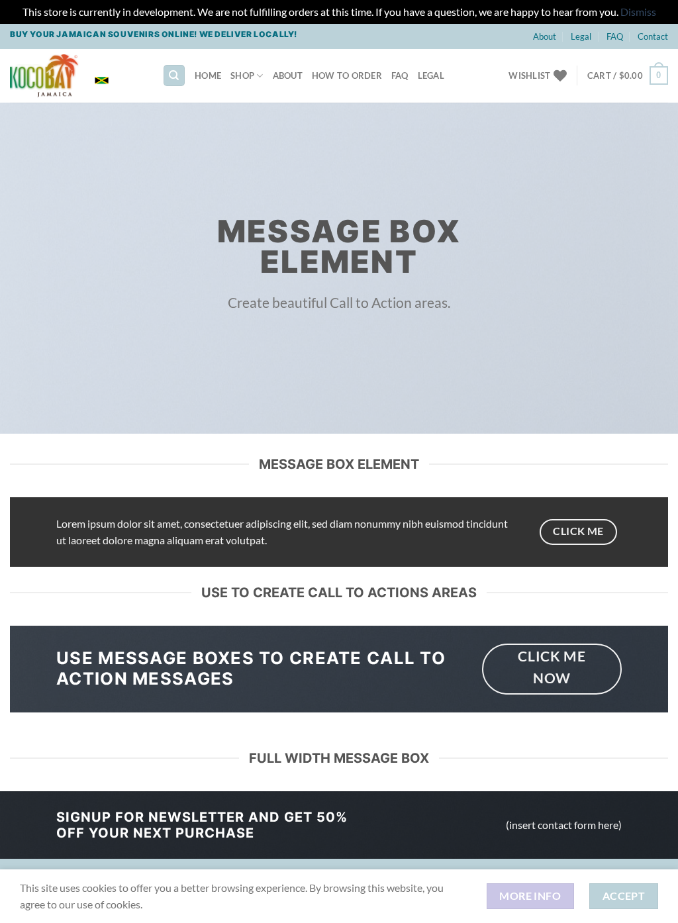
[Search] (174, 76)
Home (208, 75)
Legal (581, 36)
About (544, 36)
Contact (653, 36)
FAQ (614, 36)
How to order (347, 75)
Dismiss (638, 11)
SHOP (242, 75)
